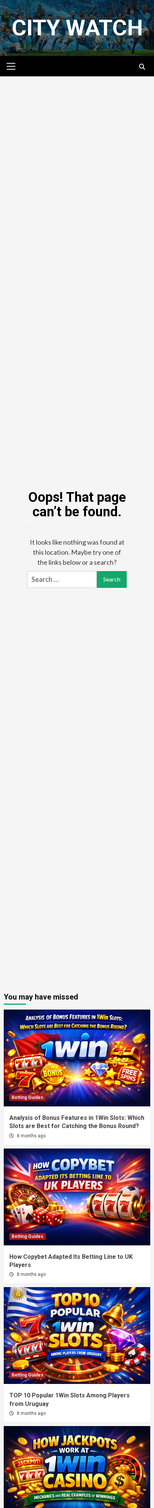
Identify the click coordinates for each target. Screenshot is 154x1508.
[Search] (142, 67)
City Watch (77, 28)
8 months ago (31, 1135)
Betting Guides (27, 1097)
